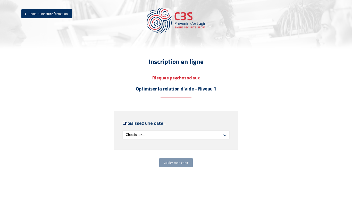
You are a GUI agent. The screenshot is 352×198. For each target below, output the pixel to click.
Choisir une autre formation (48, 13)
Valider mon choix (176, 162)
